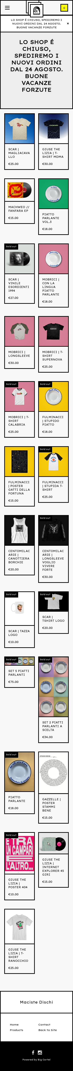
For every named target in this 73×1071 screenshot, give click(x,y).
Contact (44, 1024)
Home (14, 1024)
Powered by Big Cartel (36, 1059)
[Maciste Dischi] (36, 10)
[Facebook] (33, 1053)
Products (16, 1030)
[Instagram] (40, 1053)
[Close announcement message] (68, 23)
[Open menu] (7, 8)
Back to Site (47, 1030)
